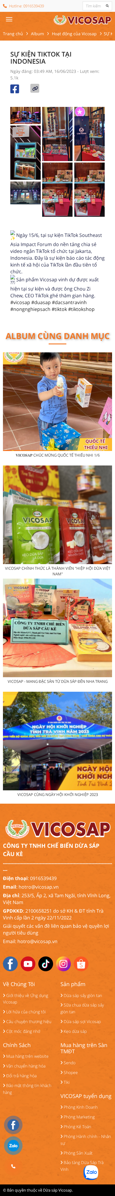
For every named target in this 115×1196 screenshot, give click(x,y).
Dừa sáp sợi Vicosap (82, 1021)
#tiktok (59, 309)
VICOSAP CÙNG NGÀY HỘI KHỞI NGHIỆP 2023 (57, 794)
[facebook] (10, 963)
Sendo (69, 1062)
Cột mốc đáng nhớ (22, 1031)
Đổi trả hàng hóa (21, 1075)
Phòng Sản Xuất (78, 1153)
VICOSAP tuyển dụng (85, 1096)
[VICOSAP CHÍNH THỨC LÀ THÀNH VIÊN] (57, 514)
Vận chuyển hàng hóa (25, 1066)
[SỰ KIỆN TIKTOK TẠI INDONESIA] (82, 19)
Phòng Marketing (79, 1117)
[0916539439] (13, 1166)
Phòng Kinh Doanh (80, 1107)
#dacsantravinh (69, 302)
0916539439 (33, 6)
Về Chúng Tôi (19, 984)
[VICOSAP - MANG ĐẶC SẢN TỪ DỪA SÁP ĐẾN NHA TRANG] (57, 628)
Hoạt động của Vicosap (74, 33)
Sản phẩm (73, 984)
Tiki (66, 1082)
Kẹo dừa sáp (75, 1031)
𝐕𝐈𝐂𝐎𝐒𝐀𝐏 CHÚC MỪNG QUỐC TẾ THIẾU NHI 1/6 (58, 455)
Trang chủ (13, 33)
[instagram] (63, 963)
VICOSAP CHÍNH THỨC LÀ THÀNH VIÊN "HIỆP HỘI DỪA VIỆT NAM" (57, 571)
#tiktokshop (81, 309)
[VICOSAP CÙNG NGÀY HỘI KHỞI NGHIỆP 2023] (57, 741)
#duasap (41, 302)
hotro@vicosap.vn (39, 887)
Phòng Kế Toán (77, 1126)
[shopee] (81, 963)
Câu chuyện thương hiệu (28, 1021)
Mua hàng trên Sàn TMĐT (83, 1048)
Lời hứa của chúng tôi (25, 1011)
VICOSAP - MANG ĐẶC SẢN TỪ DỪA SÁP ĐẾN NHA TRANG (58, 681)
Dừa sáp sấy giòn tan (82, 995)
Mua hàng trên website (27, 1056)
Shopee (70, 1072)
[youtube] (28, 963)
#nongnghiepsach (30, 309)
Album (37, 33)
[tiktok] (45, 963)
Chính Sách (17, 1045)
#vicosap (20, 302)
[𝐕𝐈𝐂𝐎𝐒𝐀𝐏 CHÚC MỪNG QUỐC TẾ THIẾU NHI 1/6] (57, 401)
